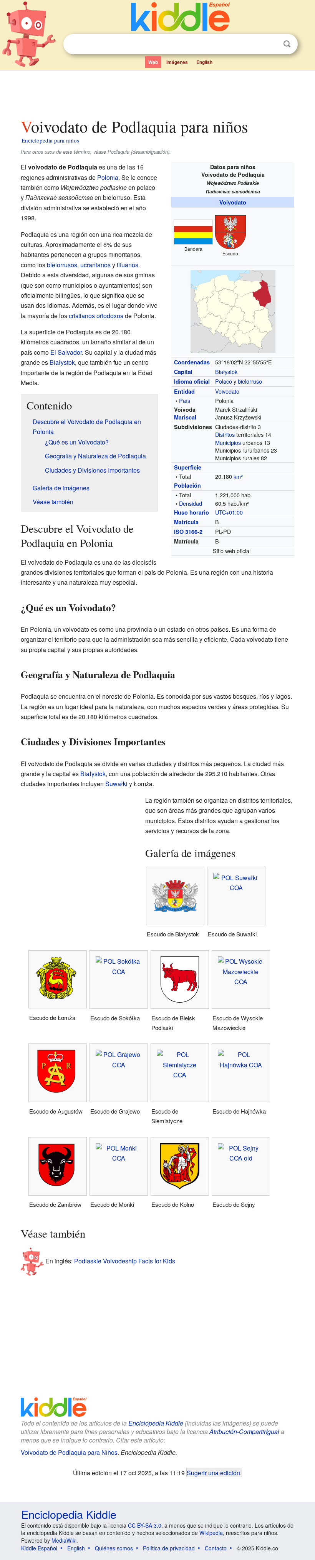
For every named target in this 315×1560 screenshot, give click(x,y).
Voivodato (232, 202)
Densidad (190, 503)
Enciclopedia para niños (50, 140)
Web (153, 62)
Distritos (225, 434)
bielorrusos (62, 264)
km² (238, 476)
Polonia (107, 177)
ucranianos (95, 264)
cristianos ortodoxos (96, 315)
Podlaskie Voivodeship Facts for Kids (124, 1260)
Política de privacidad (169, 1548)
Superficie (187, 467)
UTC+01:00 (229, 512)
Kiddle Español (39, 1548)
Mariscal (185, 417)
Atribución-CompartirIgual (244, 1431)
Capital (183, 372)
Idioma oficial (192, 381)
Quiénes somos (114, 1548)
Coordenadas (192, 362)
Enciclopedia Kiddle (155, 1423)
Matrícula (186, 522)
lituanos (127, 264)
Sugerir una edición (213, 1472)
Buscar (287, 44)
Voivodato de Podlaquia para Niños (69, 1452)
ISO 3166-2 (188, 531)
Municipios (228, 442)
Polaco (223, 381)
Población (187, 485)
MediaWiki (63, 1540)
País (184, 400)
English (204, 62)
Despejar (271, 44)
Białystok (226, 371)
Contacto (216, 1548)
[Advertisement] (158, 92)
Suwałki (116, 783)
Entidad (184, 391)
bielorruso (250, 381)
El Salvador (66, 352)
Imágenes (177, 62)
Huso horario (191, 512)
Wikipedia (211, 1533)
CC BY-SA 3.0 (144, 1525)
